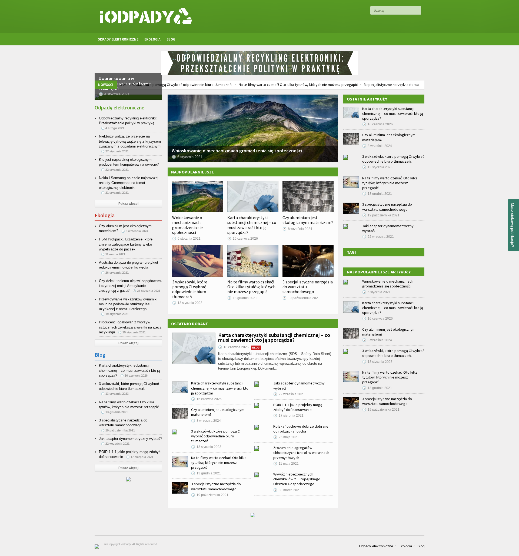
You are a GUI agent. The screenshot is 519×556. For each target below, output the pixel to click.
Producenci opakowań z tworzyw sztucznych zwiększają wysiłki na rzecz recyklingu (130, 327)
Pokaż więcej (128, 204)
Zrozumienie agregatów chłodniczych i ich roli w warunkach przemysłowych (301, 452)
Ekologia (152, 39)
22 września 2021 (289, 394)
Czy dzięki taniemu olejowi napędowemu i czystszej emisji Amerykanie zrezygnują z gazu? (130, 286)
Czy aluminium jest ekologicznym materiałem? (307, 220)
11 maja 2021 (286, 463)
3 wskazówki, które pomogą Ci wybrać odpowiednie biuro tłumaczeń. (151, 84)
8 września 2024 (297, 229)
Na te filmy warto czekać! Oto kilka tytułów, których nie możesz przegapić (272, 84)
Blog (171, 39)
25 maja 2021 (286, 437)
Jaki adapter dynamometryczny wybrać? (130, 439)
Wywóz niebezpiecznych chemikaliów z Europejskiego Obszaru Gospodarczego (296, 479)
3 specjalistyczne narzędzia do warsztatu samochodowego (386, 84)
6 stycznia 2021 (186, 238)
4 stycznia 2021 (114, 94)
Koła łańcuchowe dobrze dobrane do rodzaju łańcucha (300, 429)
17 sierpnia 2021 (288, 415)
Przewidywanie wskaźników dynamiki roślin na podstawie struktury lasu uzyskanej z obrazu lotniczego (128, 304)
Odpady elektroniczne (118, 39)
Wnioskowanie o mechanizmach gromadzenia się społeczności (187, 225)
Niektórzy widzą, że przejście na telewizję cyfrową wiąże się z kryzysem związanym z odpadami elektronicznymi (130, 141)
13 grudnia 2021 (242, 298)
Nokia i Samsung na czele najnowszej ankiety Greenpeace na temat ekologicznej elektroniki (128, 183)
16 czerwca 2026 (242, 238)
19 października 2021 (301, 298)
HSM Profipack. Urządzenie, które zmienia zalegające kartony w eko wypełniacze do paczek (125, 244)
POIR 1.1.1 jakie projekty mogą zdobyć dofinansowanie (297, 407)
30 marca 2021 (287, 490)
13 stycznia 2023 (187, 303)
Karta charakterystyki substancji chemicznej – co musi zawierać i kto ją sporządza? (251, 225)
